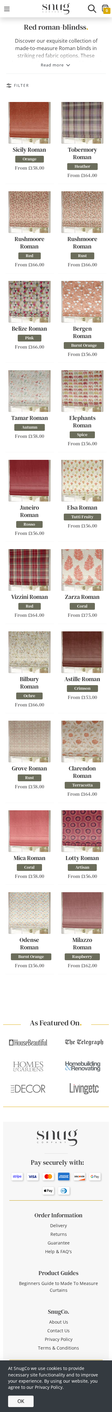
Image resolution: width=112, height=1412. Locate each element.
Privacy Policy (58, 1339)
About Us (58, 1322)
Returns (58, 1234)
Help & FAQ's (58, 1251)
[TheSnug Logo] (56, 8)
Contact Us (58, 1331)
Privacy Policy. (49, 1387)
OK (20, 1401)
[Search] (92, 9)
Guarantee (59, 1243)
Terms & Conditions (58, 1348)
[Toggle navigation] (7, 9)
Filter (21, 85)
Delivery (58, 1225)
